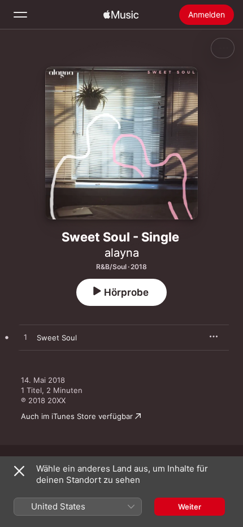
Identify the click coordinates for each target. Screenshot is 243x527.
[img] (120, 15)
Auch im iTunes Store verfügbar (77, 416)
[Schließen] (19, 471)
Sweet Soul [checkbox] (57, 337)
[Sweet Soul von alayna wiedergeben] (25, 337)
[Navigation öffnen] (20, 14)
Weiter (189, 506)
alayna (122, 253)
